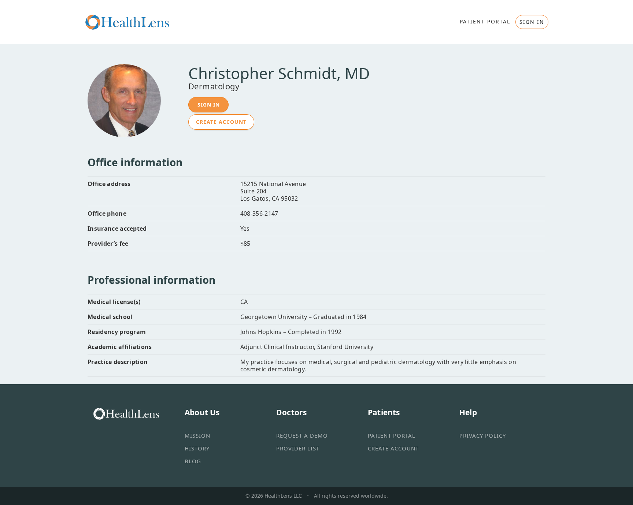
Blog (193, 461)
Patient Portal (391, 435)
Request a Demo (302, 435)
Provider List (297, 448)
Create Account (221, 121)
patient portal (485, 21)
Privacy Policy (482, 435)
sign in (531, 21)
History (197, 448)
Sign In (208, 104)
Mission (197, 435)
